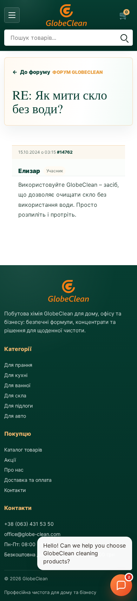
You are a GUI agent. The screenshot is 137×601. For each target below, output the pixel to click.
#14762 (65, 152)
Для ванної (17, 385)
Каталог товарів (23, 450)
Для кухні (15, 375)
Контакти (15, 490)
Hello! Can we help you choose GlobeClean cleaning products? (84, 553)
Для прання (18, 365)
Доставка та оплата (28, 480)
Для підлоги (18, 406)
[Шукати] (124, 38)
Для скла (15, 395)
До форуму (31, 72)
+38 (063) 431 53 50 (29, 524)
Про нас (14, 470)
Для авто (15, 416)
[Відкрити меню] (12, 15)
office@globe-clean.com (32, 534)
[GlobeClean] (66, 15)
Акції (10, 460)
